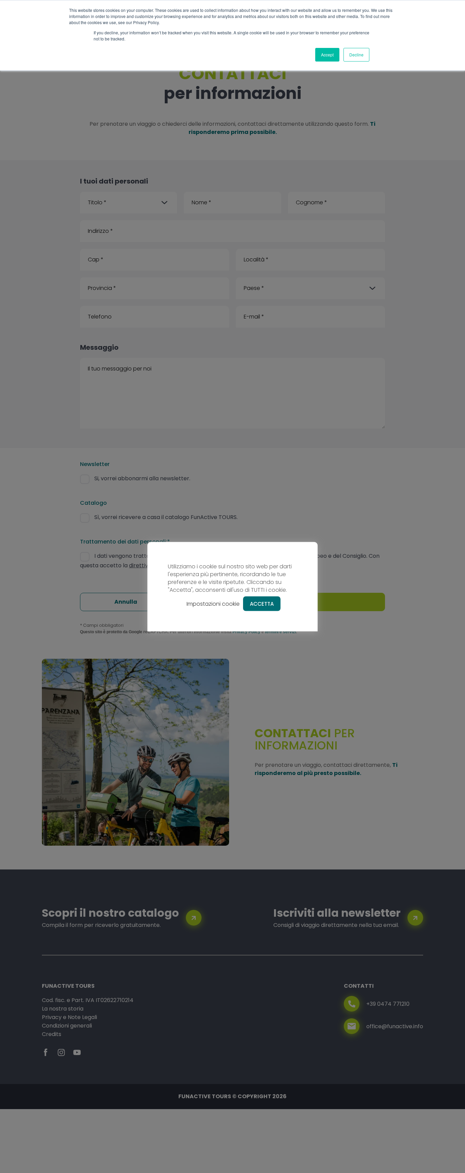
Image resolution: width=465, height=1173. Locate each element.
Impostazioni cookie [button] (213, 603)
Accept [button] (327, 54)
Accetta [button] (262, 603)
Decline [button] (356, 54)
